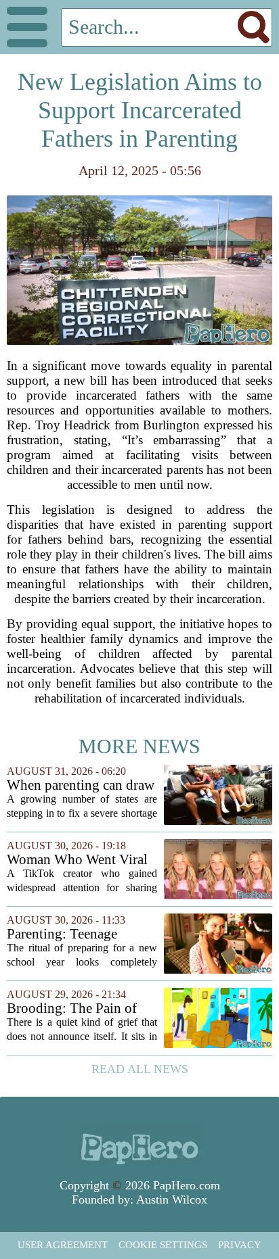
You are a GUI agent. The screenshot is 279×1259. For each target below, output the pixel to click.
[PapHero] (139, 1142)
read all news (139, 1069)
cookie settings (163, 1244)
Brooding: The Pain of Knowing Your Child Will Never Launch (81, 1008)
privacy (239, 1244)
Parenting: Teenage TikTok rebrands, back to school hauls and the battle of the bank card (79, 934)
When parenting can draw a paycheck (80, 785)
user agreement (63, 1244)
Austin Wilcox (171, 1199)
